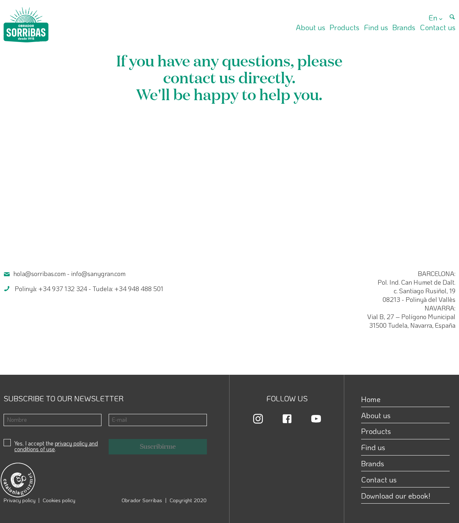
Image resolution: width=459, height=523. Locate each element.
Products (344, 27)
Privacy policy (20, 500)
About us (310, 27)
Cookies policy (59, 500)
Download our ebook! (395, 495)
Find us (376, 27)
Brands (403, 27)
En (433, 17)
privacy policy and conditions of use (56, 446)
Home (370, 399)
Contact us (437, 27)
